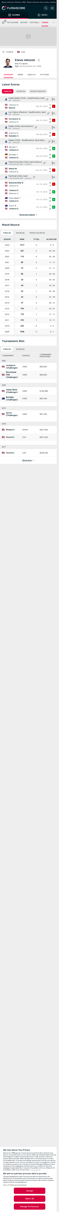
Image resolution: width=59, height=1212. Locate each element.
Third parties (36, 1170)
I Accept (29, 1191)
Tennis (9, 52)
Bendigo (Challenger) (12, 398)
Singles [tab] (7, 91)
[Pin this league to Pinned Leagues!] (47, 99)
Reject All (29, 1198)
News (20, 75)
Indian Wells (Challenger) (12, 390)
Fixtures (44, 75)
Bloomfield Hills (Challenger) (12, 375)
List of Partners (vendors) (14, 1185)
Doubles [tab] (21, 91)
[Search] (45, 8)
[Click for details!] (28, 106)
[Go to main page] (16, 8)
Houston (10, 437)
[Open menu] (52, 8)
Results (32, 75)
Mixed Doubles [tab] (37, 91)
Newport (10, 429)
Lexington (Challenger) (12, 366)
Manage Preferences (29, 1206)
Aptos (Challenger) (12, 414)
